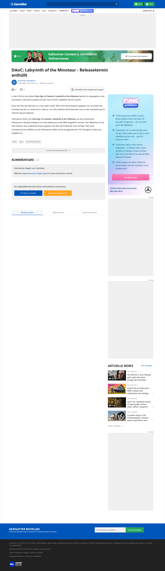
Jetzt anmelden (134, 530)
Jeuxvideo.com (45, 549)
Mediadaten (117, 543)
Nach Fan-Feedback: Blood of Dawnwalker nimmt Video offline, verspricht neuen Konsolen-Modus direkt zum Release (139, 406)
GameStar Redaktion (26, 81)
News (21, 141)
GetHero (36, 549)
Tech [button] (44, 11)
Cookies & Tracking (144, 543)
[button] (14, 11)
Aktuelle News (120, 366)
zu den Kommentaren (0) (56, 150)
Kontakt (91, 543)
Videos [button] (37, 11)
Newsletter (84, 543)
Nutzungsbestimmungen (104, 543)
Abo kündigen (52, 543)
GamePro (20, 549)
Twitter (11, 552)
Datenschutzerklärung (129, 543)
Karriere (76, 543)
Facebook (18, 552)
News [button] (29, 11)
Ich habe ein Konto (28, 193)
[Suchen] (116, 4)
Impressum (12, 543)
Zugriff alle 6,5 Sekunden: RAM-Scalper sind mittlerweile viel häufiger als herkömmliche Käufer (138, 392)
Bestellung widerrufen (65, 543)
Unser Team (22, 543)
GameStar (12, 549)
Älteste (58, 212)
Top (89, 212)
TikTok (32, 552)
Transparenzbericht (15, 545)
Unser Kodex (31, 543)
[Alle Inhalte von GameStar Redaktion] (14, 82)
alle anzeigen (146, 365)
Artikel (14, 141)
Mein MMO (28, 549)
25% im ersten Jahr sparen (136, 56)
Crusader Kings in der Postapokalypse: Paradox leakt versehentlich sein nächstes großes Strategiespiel (137, 420)
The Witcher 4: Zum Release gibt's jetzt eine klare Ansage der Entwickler (139, 377)
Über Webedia (41, 543)
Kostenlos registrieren (58, 193)
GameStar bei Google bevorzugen (89, 89)
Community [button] (64, 11)
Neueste (27, 212)
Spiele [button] (22, 11)
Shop (151, 4)
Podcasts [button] (52, 11)
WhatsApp (39, 552)
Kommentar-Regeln (35, 173)
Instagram (26, 552)
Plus (139, 4)
